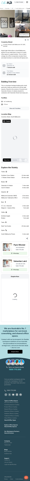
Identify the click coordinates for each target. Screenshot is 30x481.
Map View (7, 160)
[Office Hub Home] (6, 2)
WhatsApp (16, 253)
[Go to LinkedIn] (16, 394)
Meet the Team (8, 442)
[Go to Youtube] (13, 394)
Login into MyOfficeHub (10, 464)
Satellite (15, 160)
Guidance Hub (8, 453)
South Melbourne (19, 8)
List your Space (8, 462)
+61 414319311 (20, 247)
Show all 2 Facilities (15, 108)
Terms (11, 479)
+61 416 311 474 (20, 264)
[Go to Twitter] (9, 394)
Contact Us (7, 460)
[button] (15, 23)
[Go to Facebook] (20, 394)
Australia (7, 8)
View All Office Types (10, 420)
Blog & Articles (8, 451)
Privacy (6, 479)
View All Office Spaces (10, 426)
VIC (12, 8)
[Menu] (27, 2)
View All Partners (9, 433)
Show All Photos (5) (24, 34)
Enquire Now (15, 351)
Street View (23, 160)
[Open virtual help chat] (26, 477)
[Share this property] (27, 238)
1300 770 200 (20, 249)
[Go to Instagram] (5, 394)
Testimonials (7, 445)
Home (1, 8)
